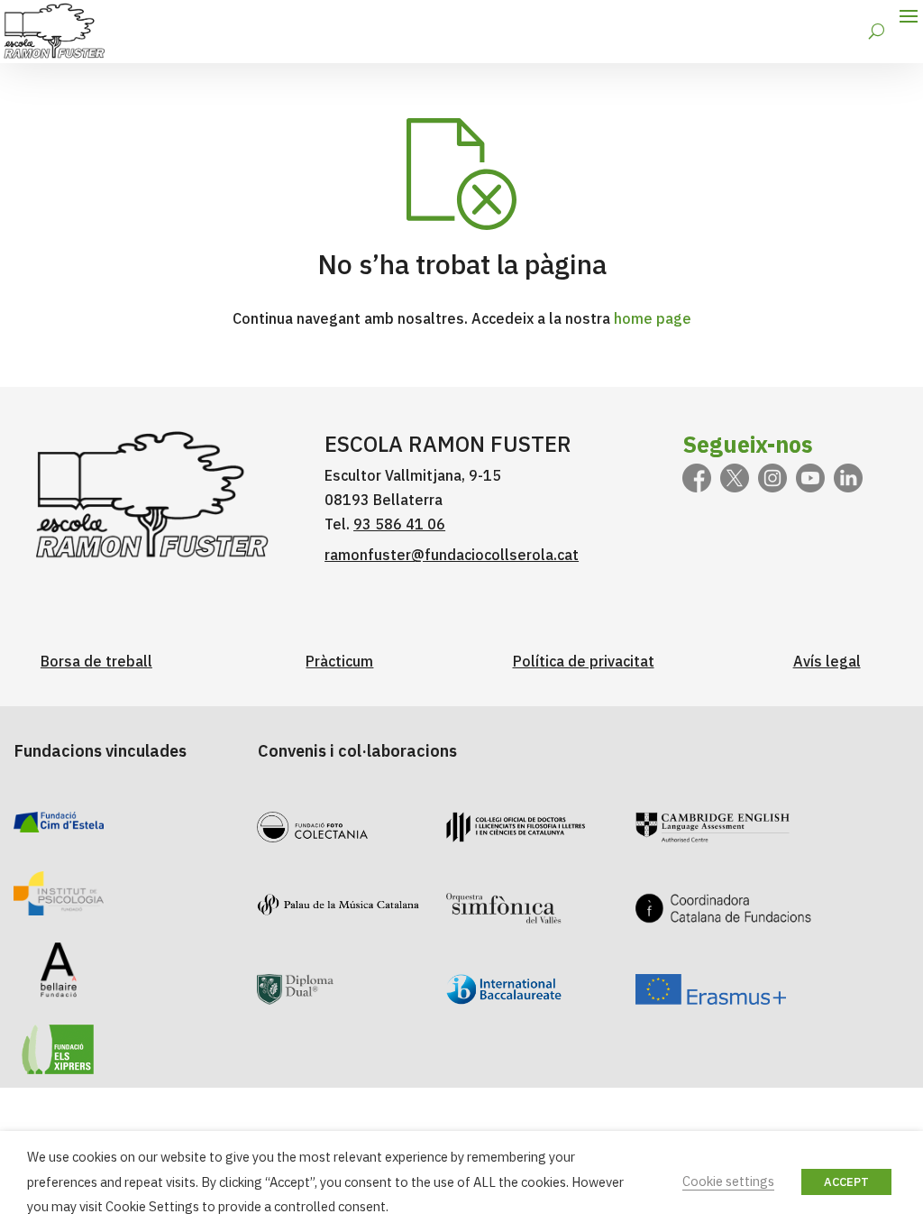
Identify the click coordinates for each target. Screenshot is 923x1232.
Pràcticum (339, 661)
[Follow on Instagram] (772, 478)
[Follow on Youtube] (810, 478)
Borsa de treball (96, 661)
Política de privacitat (583, 661)
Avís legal (827, 661)
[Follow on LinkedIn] (848, 478)
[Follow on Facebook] (696, 478)
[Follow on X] (734, 478)
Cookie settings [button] (728, 1181)
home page (652, 318)
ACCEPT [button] (846, 1182)
